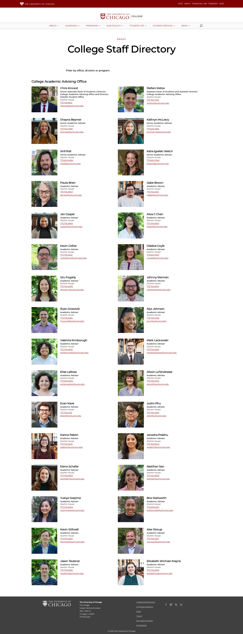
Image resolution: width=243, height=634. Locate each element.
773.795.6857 (153, 223)
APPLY (187, 3)
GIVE (221, 3)
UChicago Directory (144, 607)
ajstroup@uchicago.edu (158, 542)
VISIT (180, 3)
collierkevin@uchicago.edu (73, 258)
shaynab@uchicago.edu (72, 132)
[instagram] (172, 605)
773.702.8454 (66, 507)
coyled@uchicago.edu (157, 258)
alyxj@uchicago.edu (156, 321)
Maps (138, 611)
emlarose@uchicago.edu (72, 384)
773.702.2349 (153, 412)
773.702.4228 (153, 318)
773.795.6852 (66, 349)
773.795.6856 (66, 570)
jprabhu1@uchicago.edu (158, 447)
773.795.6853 (66, 538)
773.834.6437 (153, 507)
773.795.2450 (153, 381)
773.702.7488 (66, 129)
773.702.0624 (153, 444)
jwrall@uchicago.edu (70, 163)
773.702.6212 (66, 412)
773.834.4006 (66, 160)
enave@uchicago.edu (70, 415)
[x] (177, 605)
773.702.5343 (66, 444)
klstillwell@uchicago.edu (72, 542)
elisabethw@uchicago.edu (159, 573)
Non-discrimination (144, 621)
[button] (201, 26)
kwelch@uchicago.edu (158, 163)
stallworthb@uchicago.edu (160, 510)
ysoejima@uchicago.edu (72, 510)
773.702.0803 (66, 223)
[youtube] (182, 605)
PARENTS (213, 3)
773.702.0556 (153, 349)
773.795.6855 (66, 318)
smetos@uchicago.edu (158, 103)
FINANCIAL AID (199, 3)
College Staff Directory (145, 602)
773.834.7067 (153, 255)
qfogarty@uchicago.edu (72, 289)
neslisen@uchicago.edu (158, 479)
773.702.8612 (66, 102)
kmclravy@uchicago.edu (159, 132)
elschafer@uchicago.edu (72, 479)
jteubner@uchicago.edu (72, 573)
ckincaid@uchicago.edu (72, 106)
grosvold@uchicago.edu (72, 321)
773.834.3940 (153, 160)
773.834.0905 (66, 381)
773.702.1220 (153, 192)
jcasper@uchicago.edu (71, 226)
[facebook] (167, 605)
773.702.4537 (153, 538)
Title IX (139, 616)
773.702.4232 (66, 255)
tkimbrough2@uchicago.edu (74, 352)
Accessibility (141, 625)
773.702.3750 (153, 100)
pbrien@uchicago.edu (71, 195)
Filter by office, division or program (88, 70)
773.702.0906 (66, 286)
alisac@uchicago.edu (157, 226)
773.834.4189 (153, 129)
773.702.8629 (66, 475)
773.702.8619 (153, 286)
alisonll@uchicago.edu (158, 384)
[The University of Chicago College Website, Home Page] (121, 16)
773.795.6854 (66, 192)
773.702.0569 (153, 570)
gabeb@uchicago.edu (157, 195)
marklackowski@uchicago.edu (162, 352)
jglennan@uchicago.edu (158, 289)
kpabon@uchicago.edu (71, 447)
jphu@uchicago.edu (156, 415)
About (121, 39)
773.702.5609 (153, 475)
